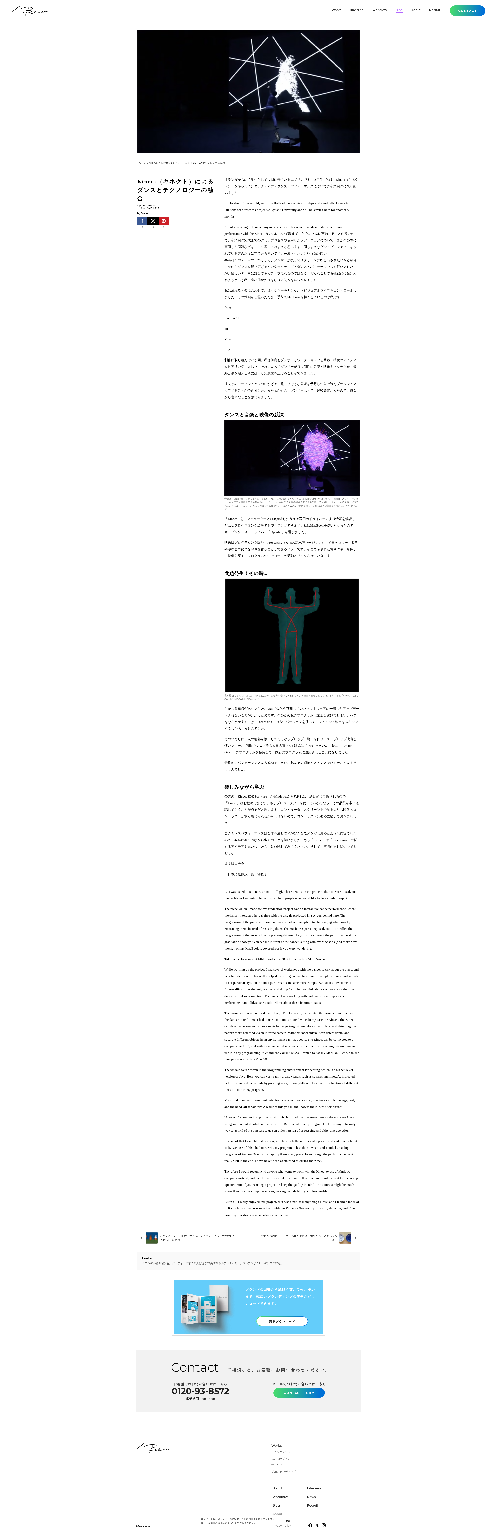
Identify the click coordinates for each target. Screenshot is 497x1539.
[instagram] (324, 1525)
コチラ (239, 864)
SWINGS (152, 162)
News (311, 1497)
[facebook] (310, 1525)
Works (336, 10)
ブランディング (280, 1452)
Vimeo (228, 339)
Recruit (434, 10)
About (416, 10)
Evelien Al (231, 318)
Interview (314, 1488)
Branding (357, 10)
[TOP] (30, 11)
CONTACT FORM (299, 1393)
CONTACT (467, 11)
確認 (288, 1521)
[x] (317, 1525)
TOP (140, 162)
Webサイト (278, 1465)
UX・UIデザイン (281, 1459)
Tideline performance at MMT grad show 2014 (256, 959)
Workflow (379, 10)
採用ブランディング (283, 1471)
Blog (399, 10)
